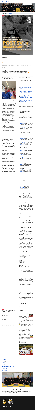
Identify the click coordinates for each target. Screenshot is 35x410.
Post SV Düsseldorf (5, 1)
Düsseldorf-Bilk (22, 121)
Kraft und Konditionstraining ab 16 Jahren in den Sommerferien (8, 311)
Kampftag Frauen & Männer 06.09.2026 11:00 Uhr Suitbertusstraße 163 (15, 56)
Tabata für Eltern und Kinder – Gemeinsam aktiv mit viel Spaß (7, 78)
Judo (22, 79)
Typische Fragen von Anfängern (24, 78)
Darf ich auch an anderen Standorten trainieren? (26, 91)
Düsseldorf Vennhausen (23, 146)
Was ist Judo (4, 359)
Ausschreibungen (5, 368)
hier (29, 305)
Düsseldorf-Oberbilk (22, 143)
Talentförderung (22, 310)
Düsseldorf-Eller (22, 126)
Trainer (3, 363)
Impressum (30, 398)
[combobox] (27, 4)
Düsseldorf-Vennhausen (23, 131)
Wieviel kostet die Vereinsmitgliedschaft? (25, 96)
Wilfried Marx (23, 340)
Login (32, 398)
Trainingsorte (4, 365)
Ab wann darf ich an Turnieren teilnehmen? (25, 99)
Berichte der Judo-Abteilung (8, 367)
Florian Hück (27, 340)
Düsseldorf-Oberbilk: (22, 153)
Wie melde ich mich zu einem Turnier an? (25, 100)
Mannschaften (5, 370)
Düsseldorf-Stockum (22, 129)
